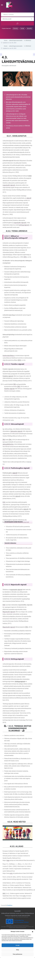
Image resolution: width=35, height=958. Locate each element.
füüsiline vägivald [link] (9, 388)
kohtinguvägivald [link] (24, 225)
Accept (17, 945)
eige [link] (8, 860)
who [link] (11, 873)
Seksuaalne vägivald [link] (16, 431)
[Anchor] (27, 136)
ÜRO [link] (14, 384)
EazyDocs (9, 905)
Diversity (15, 28)
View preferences (17, 954)
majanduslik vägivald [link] (9, 185)
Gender (22, 28)
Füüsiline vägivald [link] (8, 376)
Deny (17, 949)
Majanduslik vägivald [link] (9, 612)
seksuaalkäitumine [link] (8, 444)
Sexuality (29, 28)
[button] (32, 931)
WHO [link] (25, 257)
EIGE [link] (30, 176)
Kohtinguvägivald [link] (20, 681)
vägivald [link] (28, 198)
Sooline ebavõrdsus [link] (8, 355)
